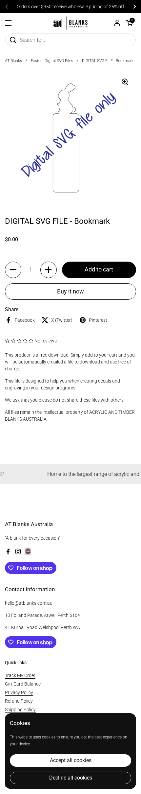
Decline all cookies (70, 778)
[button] (129, 23)
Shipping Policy (20, 709)
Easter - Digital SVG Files (52, 60)
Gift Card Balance (23, 684)
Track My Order (20, 675)
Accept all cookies (70, 760)
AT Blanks (13, 60)
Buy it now (70, 291)
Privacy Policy (19, 692)
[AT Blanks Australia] (70, 23)
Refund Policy (19, 701)
